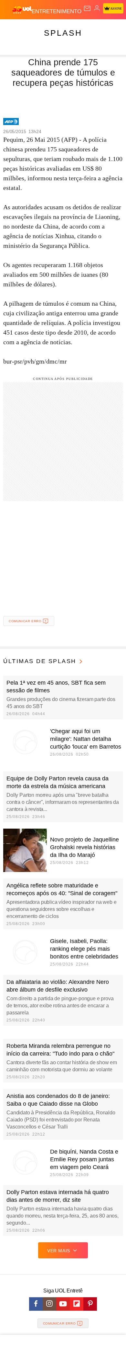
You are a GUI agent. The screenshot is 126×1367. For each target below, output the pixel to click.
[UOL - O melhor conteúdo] (22, 10)
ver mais (58, 1250)
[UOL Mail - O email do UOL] (87, 8)
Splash (63, 32)
